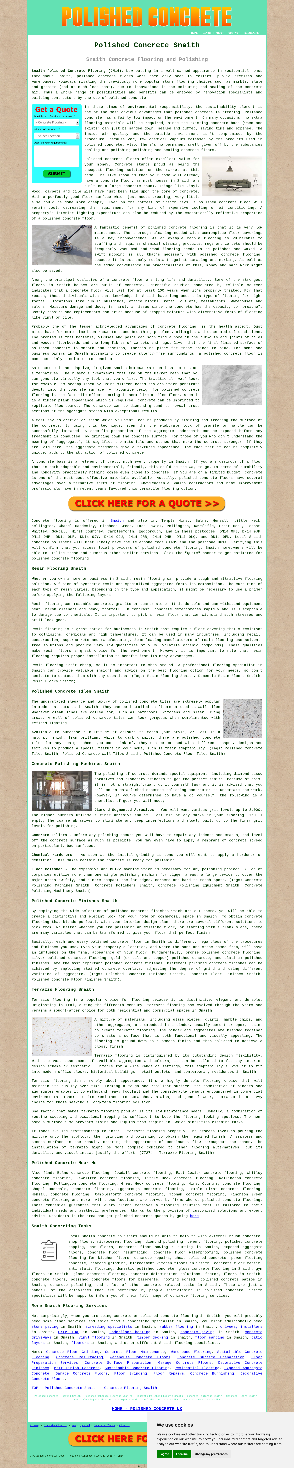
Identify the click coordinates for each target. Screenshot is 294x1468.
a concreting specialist (148, 1321)
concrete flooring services (198, 1296)
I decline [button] (182, 1454)
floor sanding (209, 1338)
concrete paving (197, 1332)
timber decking (152, 1338)
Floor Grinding (130, 1374)
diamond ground (146, 406)
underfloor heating (129, 1332)
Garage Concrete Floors (184, 1363)
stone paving (45, 1327)
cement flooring (203, 1242)
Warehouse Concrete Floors (140, 1357)
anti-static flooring (90, 1269)
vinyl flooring (94, 1338)
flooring (114, 170)
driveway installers (241, 1327)
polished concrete (96, 76)
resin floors (57, 651)
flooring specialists (197, 1343)
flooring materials (104, 123)
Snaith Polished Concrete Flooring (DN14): (78, 71)
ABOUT (220, 33)
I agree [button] (164, 1454)
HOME (194, 33)
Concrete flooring (51, 521)
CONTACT (234, 33)
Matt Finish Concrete (76, 1368)
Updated (85, 1425)
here (194, 1216)
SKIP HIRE (68, 1332)
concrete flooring (188, 228)
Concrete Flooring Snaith (130, 1388)
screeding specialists (109, 1327)
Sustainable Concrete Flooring (137, 1368)
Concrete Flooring (55, 1425)
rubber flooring (176, 1327)
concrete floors (49, 1279)
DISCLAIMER (252, 33)
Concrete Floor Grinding (72, 1352)
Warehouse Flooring (191, 1352)
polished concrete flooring (169, 1316)
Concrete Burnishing (212, 1374)
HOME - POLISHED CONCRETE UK (147, 1408)
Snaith (117, 521)
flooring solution (180, 1205)
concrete (171, 548)
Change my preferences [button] (211, 1454)
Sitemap (34, 1425)
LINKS (207, 33)
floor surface (96, 197)
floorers (80, 1343)
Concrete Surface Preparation (210, 1357)
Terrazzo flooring (51, 1000)
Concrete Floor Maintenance (135, 1352)
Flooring (124, 1425)
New (74, 1425)
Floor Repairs (168, 1374)
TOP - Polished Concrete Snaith (65, 1388)
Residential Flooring (197, 1368)
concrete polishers (51, 542)
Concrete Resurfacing (79, 1357)
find (47, 1173)
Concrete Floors (104, 1425)
